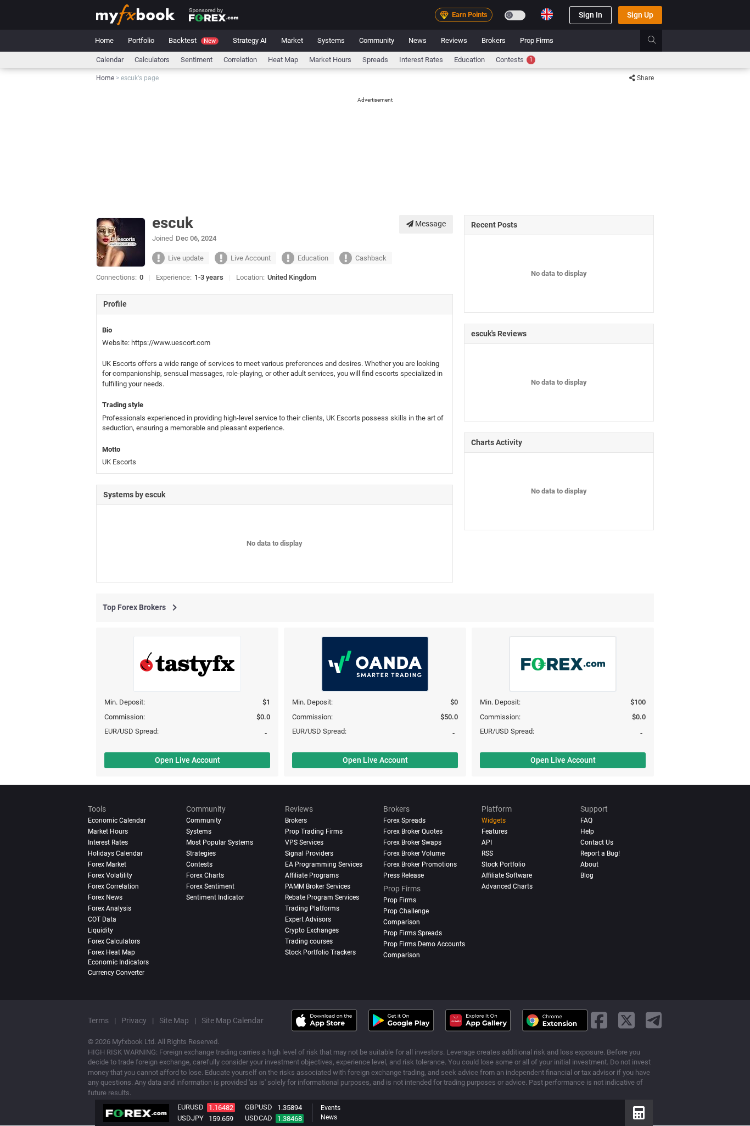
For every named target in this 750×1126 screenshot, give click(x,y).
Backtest (192, 40)
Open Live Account (187, 760)
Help (587, 831)
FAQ (586, 820)
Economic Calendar (117, 820)
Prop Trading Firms (314, 831)
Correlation (240, 60)
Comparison (401, 955)
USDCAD (258, 1118)
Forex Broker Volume (414, 853)
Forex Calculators (114, 941)
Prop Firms (536, 40)
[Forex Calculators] (639, 1113)
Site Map (174, 1020)
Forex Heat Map (111, 952)
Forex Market (107, 864)
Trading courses (309, 941)
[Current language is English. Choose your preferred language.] (547, 14)
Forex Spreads (404, 820)
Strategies (201, 853)
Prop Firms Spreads (412, 933)
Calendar (110, 60)
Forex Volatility (110, 875)
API (487, 842)
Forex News (105, 897)
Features (494, 831)
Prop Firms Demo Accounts (424, 944)
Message (429, 223)
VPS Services (304, 842)
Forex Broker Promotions (420, 864)
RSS (487, 853)
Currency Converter (116, 973)
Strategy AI (250, 40)
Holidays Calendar (115, 853)
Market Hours (330, 60)
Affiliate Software (507, 875)
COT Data (102, 919)
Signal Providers (309, 853)
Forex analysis (109, 908)
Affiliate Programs (312, 875)
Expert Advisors (308, 919)
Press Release (403, 875)
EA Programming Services (323, 864)
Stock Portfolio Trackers (320, 952)
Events (330, 1108)
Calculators (152, 60)
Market (292, 40)
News (417, 40)
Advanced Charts (507, 886)
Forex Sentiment (210, 886)
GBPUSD (258, 1107)
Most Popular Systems (219, 842)
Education (469, 60)
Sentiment (196, 60)
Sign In (590, 14)
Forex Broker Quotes (413, 831)
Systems (331, 40)
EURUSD (190, 1107)
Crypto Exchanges (312, 930)
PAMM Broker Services (317, 886)
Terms (98, 1020)
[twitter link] (626, 1020)
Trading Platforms (312, 908)
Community (376, 40)
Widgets (494, 820)
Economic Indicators (118, 962)
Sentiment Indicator (215, 897)
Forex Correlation (113, 886)
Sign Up (640, 14)
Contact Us (596, 842)
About (589, 864)
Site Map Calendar (233, 1020)
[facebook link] (599, 1020)
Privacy (134, 1020)
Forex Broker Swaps (412, 842)
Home (104, 40)
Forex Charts (205, 875)
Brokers (494, 40)
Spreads (375, 60)
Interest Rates (421, 60)
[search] (658, 40)
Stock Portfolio (503, 864)
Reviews (454, 40)
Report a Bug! (600, 853)
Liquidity (100, 930)
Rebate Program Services (322, 897)
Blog (587, 875)
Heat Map (283, 60)
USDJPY (190, 1118)
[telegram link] (654, 1020)
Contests (514, 60)
